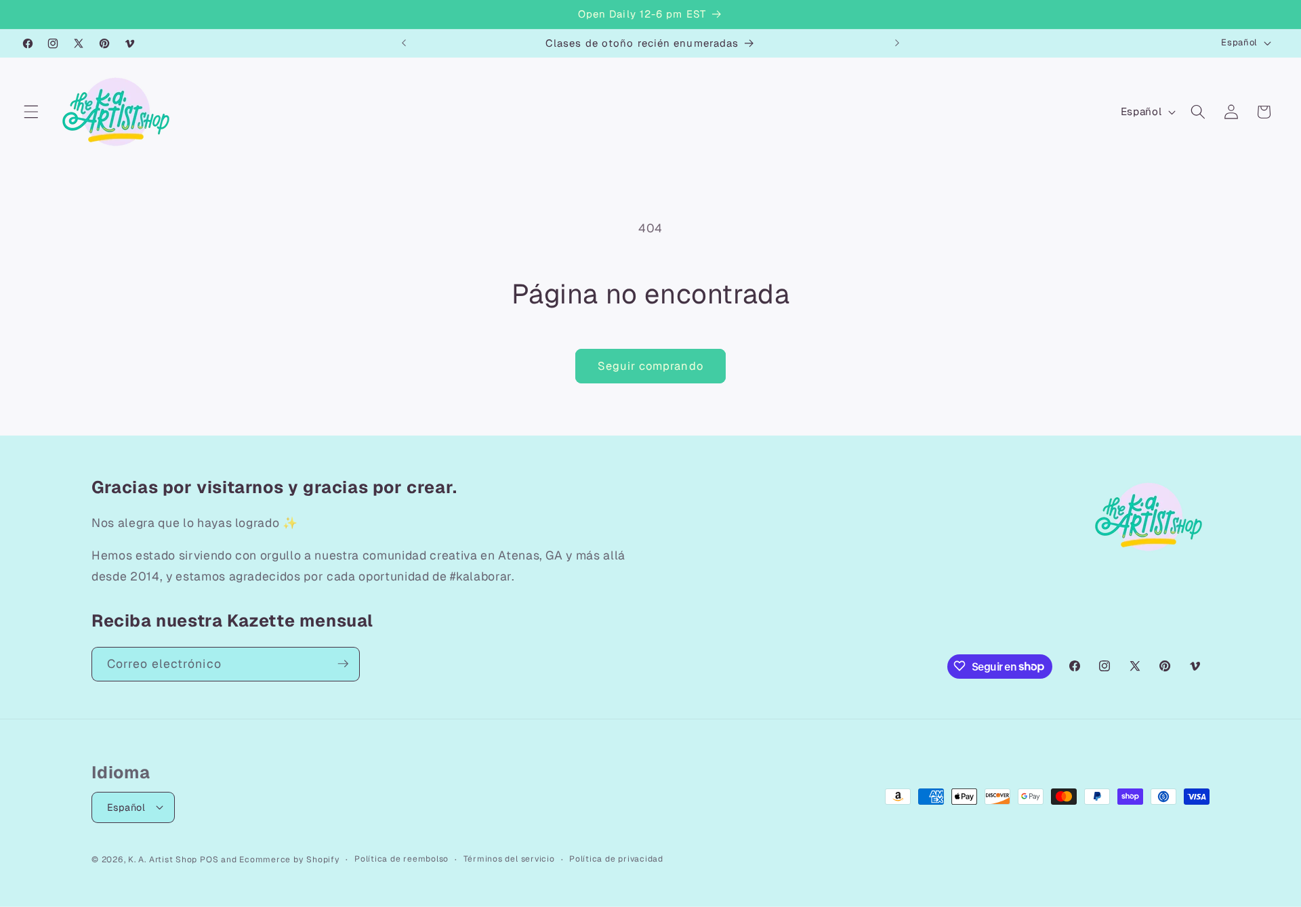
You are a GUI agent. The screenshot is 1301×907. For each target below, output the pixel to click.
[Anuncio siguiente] (897, 43)
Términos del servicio (509, 858)
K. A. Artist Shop (162, 858)
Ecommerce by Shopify (289, 858)
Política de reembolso (401, 858)
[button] (31, 112)
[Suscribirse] (343, 663)
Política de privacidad (616, 858)
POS (209, 858)
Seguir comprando (650, 365)
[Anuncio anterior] (404, 43)
